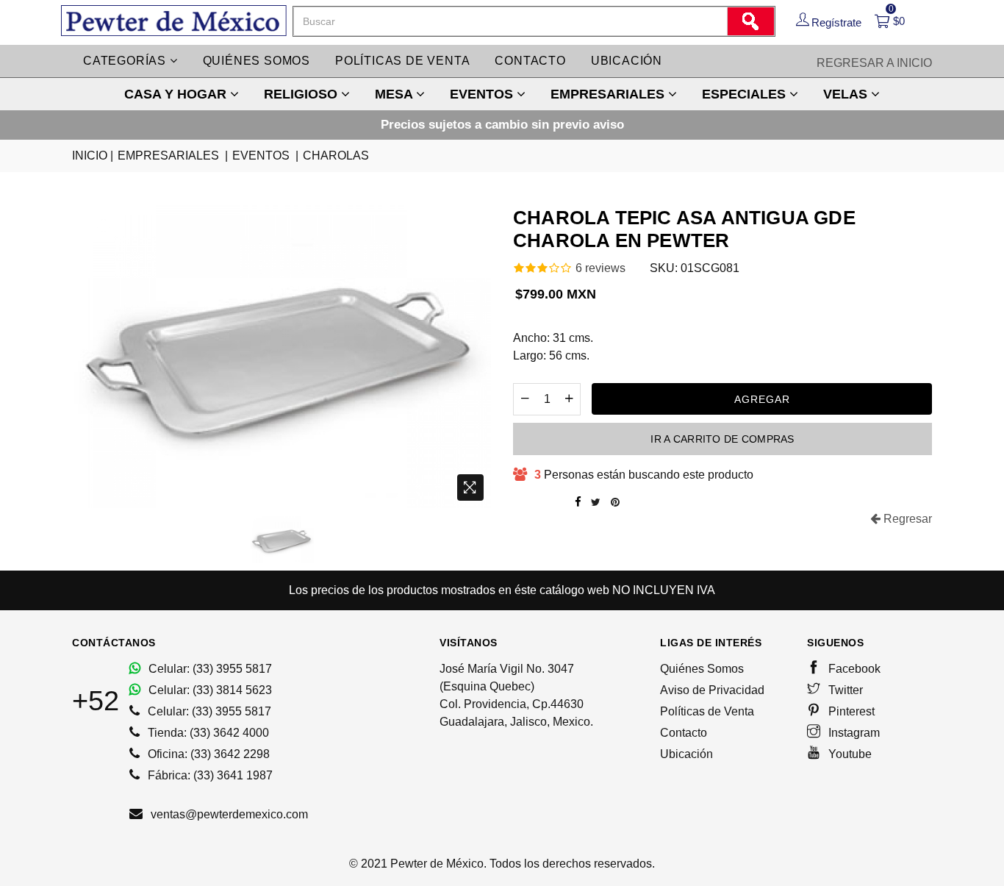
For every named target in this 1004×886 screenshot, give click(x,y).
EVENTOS (483, 94)
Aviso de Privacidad (712, 690)
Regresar (906, 518)
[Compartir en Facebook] (578, 502)
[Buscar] (750, 21)
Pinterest (850, 711)
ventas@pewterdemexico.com (228, 814)
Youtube (848, 754)
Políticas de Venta (707, 711)
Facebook (853, 668)
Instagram (852, 732)
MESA (395, 94)
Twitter (844, 690)
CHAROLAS (336, 155)
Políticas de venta (402, 60)
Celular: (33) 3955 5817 (209, 668)
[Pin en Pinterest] (615, 502)
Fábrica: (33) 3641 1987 (209, 775)
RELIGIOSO (302, 94)
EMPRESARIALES (609, 94)
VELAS (847, 94)
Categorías (126, 60)
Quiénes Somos (702, 668)
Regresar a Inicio (874, 63)
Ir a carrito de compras (722, 439)
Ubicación (626, 60)
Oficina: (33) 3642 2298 (207, 754)
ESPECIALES (745, 94)
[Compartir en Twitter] (595, 502)
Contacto (530, 60)
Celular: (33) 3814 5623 (209, 690)
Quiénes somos (256, 60)
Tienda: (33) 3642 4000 (207, 732)
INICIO (92, 155)
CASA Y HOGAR (177, 94)
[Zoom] (470, 487)
